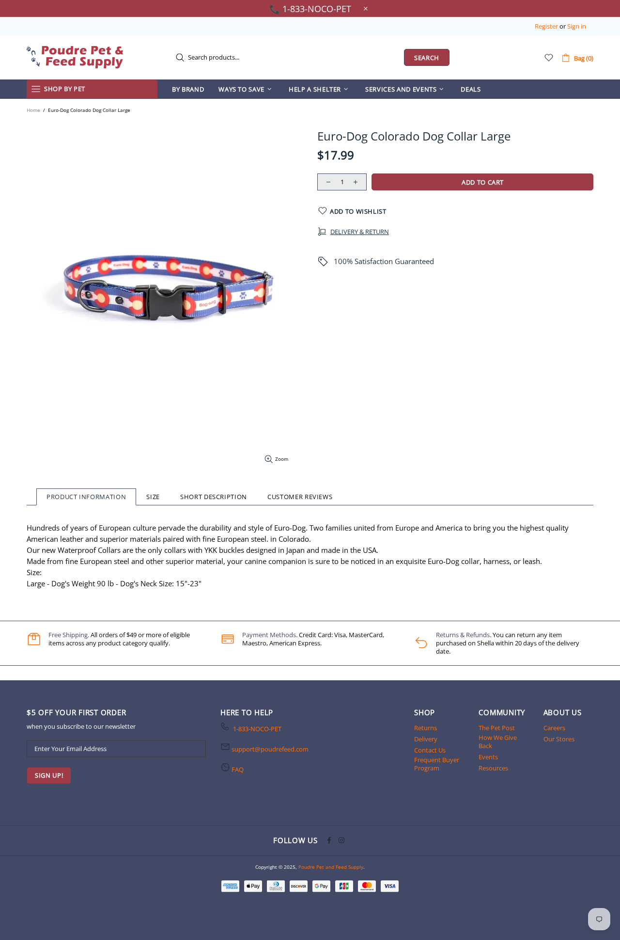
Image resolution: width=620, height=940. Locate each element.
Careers (554, 728)
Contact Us (430, 750)
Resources (493, 768)
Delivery (425, 739)
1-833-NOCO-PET (257, 729)
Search (426, 57)
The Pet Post (497, 728)
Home (33, 110)
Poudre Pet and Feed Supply (75, 57)
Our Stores (558, 739)
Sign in (576, 26)
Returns (425, 728)
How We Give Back (498, 742)
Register (546, 26)
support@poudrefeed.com (270, 749)
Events (488, 757)
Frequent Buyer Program (436, 764)
